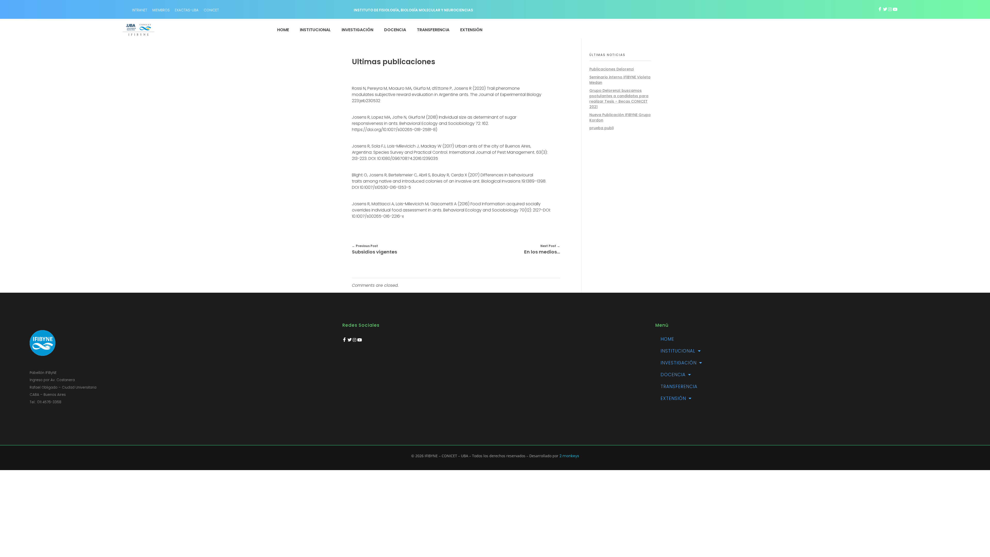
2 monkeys (569, 455)
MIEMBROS (161, 10)
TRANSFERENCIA (679, 386)
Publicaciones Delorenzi (611, 69)
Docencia (673, 375)
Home (667, 339)
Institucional (678, 351)
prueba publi (601, 127)
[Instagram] (890, 9)
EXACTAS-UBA (187, 10)
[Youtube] (895, 9)
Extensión (673, 398)
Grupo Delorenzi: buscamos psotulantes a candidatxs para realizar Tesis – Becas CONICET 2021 (618, 98)
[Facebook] (880, 9)
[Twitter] (885, 9)
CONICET (211, 10)
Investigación (679, 363)
